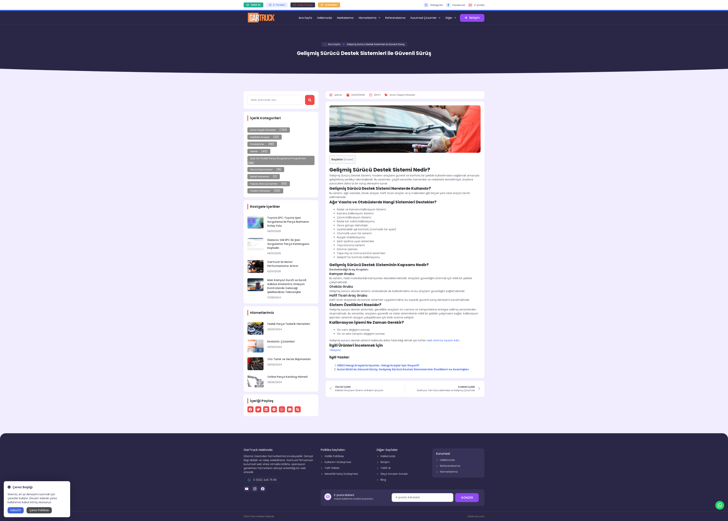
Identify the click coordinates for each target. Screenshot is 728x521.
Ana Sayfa (305, 18)
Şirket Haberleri (259, 176)
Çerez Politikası (39, 510)
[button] (250, 409)
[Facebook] (263, 489)
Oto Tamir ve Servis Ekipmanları (289, 359)
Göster (348, 159)
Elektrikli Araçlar (260, 137)
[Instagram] (255, 489)
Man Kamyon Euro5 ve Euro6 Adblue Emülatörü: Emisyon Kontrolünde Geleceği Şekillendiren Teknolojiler (286, 286)
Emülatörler (257, 144)
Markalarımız (345, 18)
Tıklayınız (335, 350)
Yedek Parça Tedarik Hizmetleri (288, 324)
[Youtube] (247, 489)
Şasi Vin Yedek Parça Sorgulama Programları (278, 158)
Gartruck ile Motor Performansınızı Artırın (282, 264)
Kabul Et (15, 510)
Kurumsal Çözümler (424, 18)
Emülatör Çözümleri (281, 341)
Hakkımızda (324, 18)
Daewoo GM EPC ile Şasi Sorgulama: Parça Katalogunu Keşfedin (288, 244)
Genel (254, 151)
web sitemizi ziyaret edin (443, 340)
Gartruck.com (476, 516)
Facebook (459, 5)
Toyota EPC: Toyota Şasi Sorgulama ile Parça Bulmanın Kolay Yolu (288, 222)
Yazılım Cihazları (260, 191)
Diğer (449, 18)
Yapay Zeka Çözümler (264, 184)
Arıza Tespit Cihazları (263, 130)
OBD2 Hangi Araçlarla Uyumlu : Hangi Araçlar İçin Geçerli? (378, 365)
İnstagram (436, 5)
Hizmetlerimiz (368, 18)
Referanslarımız (395, 18)
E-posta (479, 5)
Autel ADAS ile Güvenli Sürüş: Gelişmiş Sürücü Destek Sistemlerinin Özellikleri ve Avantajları (403, 369)
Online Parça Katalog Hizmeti (287, 377)
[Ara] (310, 100)
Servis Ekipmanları (261, 169)
